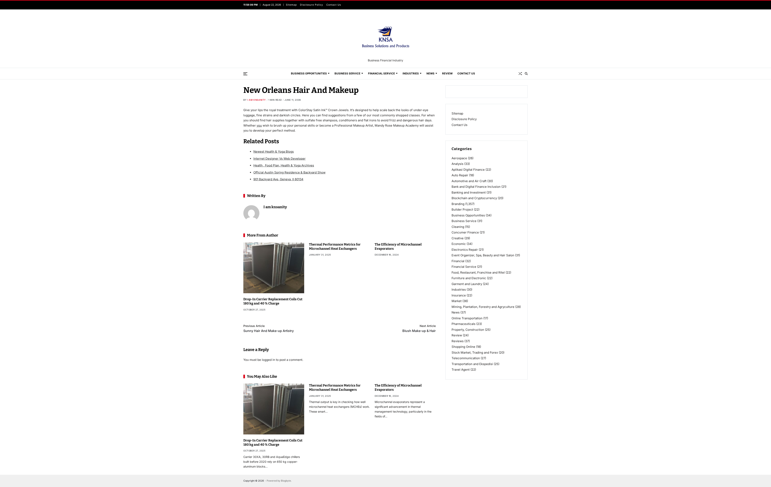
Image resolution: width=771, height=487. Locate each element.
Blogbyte (286, 480)
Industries (411, 73)
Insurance (459, 295)
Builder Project (462, 209)
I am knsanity (256, 99)
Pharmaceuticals (463, 324)
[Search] (526, 73)
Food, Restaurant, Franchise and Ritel (478, 272)
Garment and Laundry (467, 284)
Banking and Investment (469, 192)
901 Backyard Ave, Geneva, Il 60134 (278, 179)
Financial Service (381, 73)
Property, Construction (468, 330)
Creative (458, 238)
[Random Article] (520, 73)
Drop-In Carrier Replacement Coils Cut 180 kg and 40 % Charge (272, 301)
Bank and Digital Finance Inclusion (476, 187)
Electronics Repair (465, 250)
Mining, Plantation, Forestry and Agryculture (483, 307)
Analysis (457, 164)
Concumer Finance (465, 232)
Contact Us (333, 4)
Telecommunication (466, 358)
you (259, 125)
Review (447, 73)
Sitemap (290, 4)
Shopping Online (463, 347)
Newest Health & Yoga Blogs (273, 151)
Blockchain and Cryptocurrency (474, 198)
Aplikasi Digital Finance (468, 169)
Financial (458, 261)
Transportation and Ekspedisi (472, 364)
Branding (458, 204)
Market (457, 301)
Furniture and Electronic (469, 278)
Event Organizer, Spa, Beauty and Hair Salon (483, 255)
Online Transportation (467, 318)
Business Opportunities (309, 73)
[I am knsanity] (251, 213)
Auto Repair (460, 175)
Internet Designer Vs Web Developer (279, 158)
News (430, 73)
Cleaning (458, 227)
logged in (268, 360)
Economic (459, 244)
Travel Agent (461, 369)
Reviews (458, 341)
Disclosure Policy (310, 4)
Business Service (347, 73)
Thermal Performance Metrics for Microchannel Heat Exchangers (335, 388)
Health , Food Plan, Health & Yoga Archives (283, 165)
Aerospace (459, 158)
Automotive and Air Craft (469, 181)
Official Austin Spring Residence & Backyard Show (289, 172)
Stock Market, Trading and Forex (475, 352)
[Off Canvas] (245, 73)
